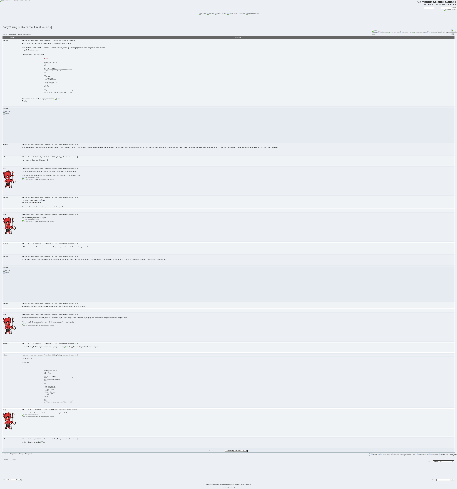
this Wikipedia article (137, 147)
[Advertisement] (228, 20)
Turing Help (27, 34)
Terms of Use (225, 487)
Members (256, 13)
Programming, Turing (15, 34)
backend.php (230, 484)
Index (5, 34)
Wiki (204, 13)
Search (224, 13)
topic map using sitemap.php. (244, 484)
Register (453, 9)
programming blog (31, 179)
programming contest (48, 179)
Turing (235, 13)
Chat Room (241, 13)
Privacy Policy (232, 487)
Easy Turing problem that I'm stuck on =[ (27, 27)
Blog (212, 13)
